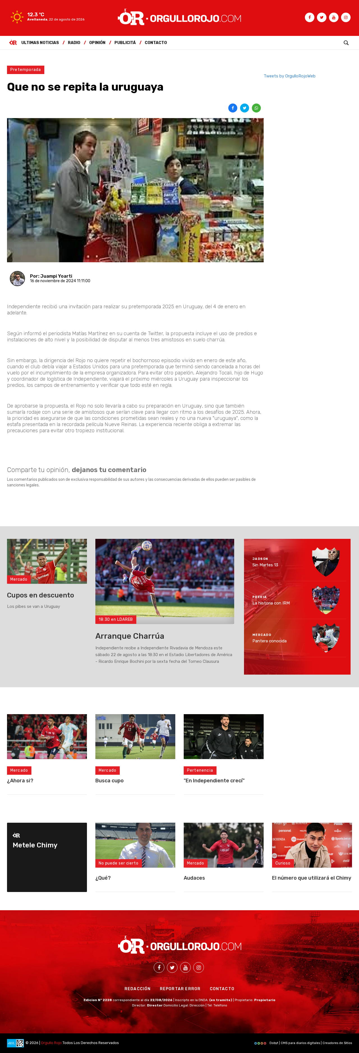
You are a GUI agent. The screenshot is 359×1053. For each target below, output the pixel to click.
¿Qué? (103, 878)
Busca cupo (109, 781)
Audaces (194, 878)
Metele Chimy (35, 845)
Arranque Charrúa (129, 636)
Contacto (156, 42)
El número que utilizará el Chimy (311, 878)
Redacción (138, 989)
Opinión (97, 42)
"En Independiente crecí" (214, 781)
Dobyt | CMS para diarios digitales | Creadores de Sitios (310, 1043)
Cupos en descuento (40, 595)
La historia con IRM (271, 602)
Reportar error (180, 989)
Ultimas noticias (40, 42)
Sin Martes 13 (265, 564)
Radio (74, 42)
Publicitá (125, 42)
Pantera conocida (269, 640)
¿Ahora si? (20, 781)
